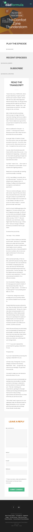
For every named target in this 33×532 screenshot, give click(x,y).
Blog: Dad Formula (16, 12)
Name (8, 452)
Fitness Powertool (8, 519)
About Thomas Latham (10, 515)
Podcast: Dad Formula (16, 15)
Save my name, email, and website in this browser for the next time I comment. (16, 481)
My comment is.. (10, 428)
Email (7, 460)
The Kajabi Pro (19, 515)
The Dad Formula (13, 517)
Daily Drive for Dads (22, 517)
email (20, 525)
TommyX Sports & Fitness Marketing (20, 519)
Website (8, 469)
